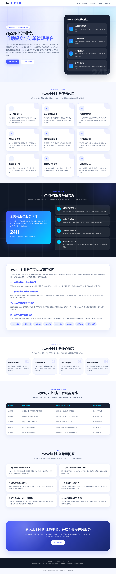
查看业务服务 (13, 61)
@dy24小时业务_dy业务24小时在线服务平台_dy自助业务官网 (58, 570)
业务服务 (84, 3)
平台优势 (92, 3)
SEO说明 (99, 3)
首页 (78, 3)
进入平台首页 (58, 542)
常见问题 (107, 3)
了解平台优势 (27, 61)
